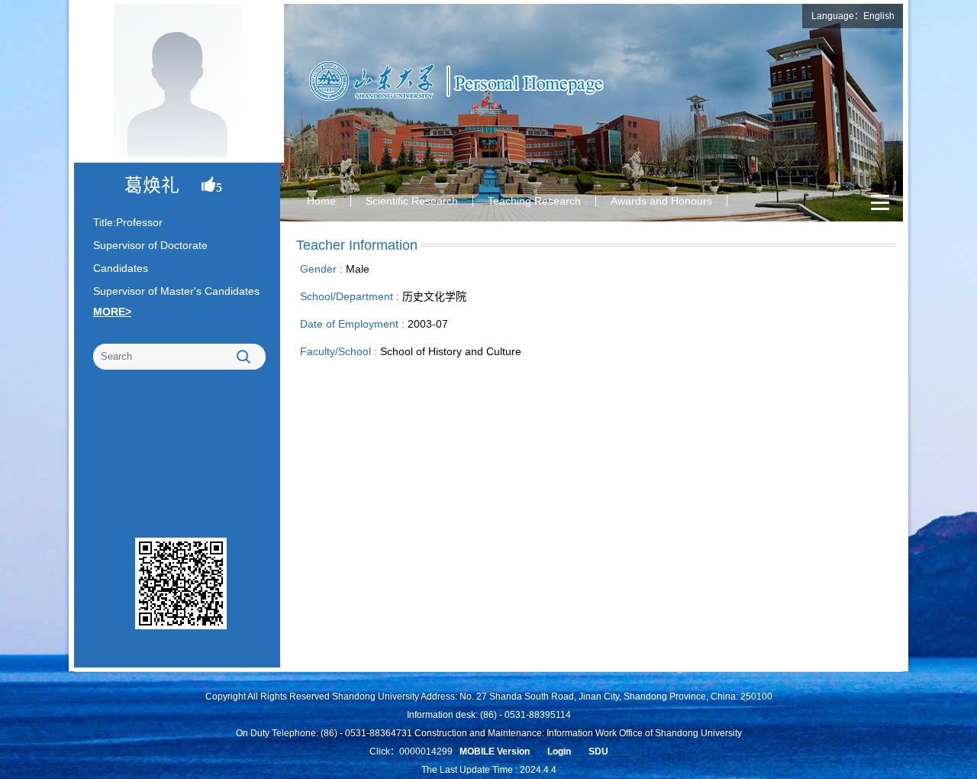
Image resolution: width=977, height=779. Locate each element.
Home (321, 201)
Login (559, 751)
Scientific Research (412, 201)
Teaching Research (534, 201)
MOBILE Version (494, 751)
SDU (598, 751)
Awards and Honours (661, 201)
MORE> (112, 311)
